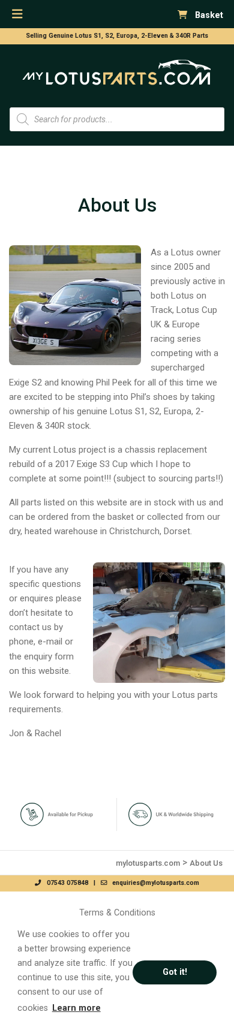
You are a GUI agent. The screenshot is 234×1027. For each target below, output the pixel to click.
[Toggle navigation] (17, 14)
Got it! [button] (175, 972)
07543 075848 (64, 883)
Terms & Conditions (117, 912)
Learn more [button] (76, 1008)
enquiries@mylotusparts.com (153, 883)
